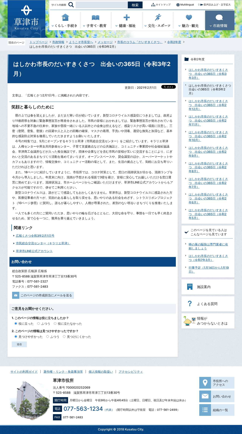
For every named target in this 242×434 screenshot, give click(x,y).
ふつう (45, 323)
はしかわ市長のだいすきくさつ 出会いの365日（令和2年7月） (208, 183)
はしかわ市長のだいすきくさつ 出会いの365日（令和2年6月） (208, 198)
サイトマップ (163, 4)
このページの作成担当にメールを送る (46, 295)
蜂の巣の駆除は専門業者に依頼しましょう (208, 246)
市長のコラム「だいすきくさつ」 (140, 42)
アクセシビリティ (131, 371)
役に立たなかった (70, 323)
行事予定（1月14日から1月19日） (209, 269)
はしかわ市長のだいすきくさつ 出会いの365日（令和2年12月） (208, 105)
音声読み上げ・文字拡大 (217, 4)
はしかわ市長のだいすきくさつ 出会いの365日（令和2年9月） (208, 152)
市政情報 (58, 42)
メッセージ (105, 42)
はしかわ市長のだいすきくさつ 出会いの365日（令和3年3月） (208, 74)
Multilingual (187, 4)
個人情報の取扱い (101, 371)
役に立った (26, 323)
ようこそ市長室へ (81, 42)
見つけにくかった (79, 337)
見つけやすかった (31, 337)
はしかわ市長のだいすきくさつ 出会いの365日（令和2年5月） (208, 214)
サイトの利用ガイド (24, 371)
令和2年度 (174, 42)
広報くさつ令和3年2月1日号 (35, 236)
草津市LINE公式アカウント (34, 251)
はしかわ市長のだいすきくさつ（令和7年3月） (208, 258)
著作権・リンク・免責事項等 (63, 371)
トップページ (38, 42)
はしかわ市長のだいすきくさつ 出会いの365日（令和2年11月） (208, 120)
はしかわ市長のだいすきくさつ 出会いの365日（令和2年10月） (208, 136)
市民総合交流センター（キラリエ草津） (43, 243)
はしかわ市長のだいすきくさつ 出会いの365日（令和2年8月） (208, 167)
